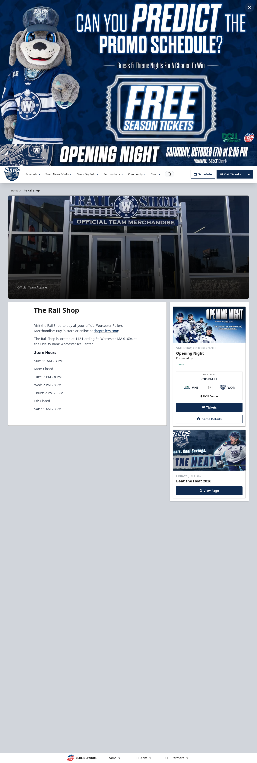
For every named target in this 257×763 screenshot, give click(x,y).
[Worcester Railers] (12, 174)
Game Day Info (86, 174)
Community (135, 174)
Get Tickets (232, 174)
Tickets (211, 407)
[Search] (169, 174)
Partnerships (112, 174)
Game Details (211, 419)
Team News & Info (57, 174)
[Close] (249, 7)
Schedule (31, 174)
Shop (154, 174)
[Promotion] (128, 155)
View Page (211, 490)
